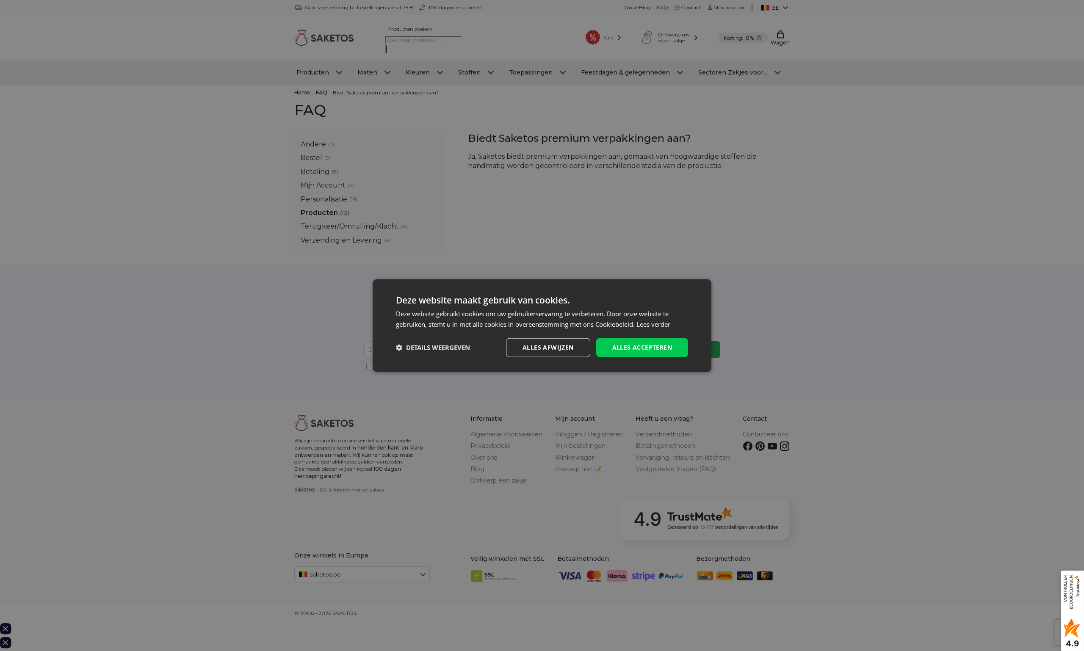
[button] (433, 347)
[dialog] (542, 325)
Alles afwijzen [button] (548, 347)
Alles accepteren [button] (642, 347)
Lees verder (653, 324)
